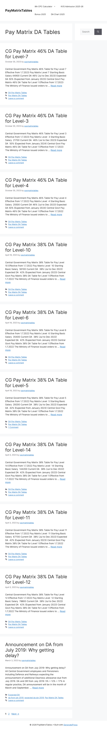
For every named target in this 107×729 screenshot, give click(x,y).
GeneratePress (71, 725)
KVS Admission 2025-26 (72, 6)
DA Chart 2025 (58, 14)
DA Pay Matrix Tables (17, 92)
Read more (56, 85)
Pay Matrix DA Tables (17, 95)
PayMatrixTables (18, 10)
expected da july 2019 (34, 698)
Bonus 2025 (40, 14)
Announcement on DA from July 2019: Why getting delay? (34, 650)
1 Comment (13, 427)
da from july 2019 (15, 698)
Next (15, 714)
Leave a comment (16, 98)
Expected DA (14, 695)
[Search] (98, 32)
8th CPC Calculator (43, 6)
